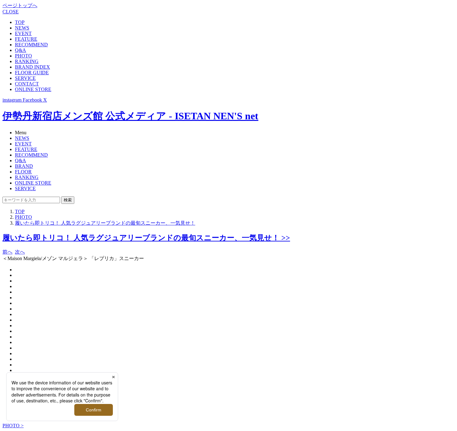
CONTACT (27, 83)
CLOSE (10, 11)
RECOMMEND (31, 44)
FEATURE (26, 39)
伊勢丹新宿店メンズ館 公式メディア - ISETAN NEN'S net (130, 116)
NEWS (22, 27)
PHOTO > (13, 425)
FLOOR (23, 171)
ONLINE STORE (33, 89)
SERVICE (25, 78)
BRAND (24, 166)
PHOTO (23, 55)
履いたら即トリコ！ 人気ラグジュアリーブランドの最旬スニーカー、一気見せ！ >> (146, 238)
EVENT (23, 33)
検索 (68, 200)
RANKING (27, 61)
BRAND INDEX (32, 67)
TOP (20, 22)
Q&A (20, 50)
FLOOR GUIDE (32, 72)
